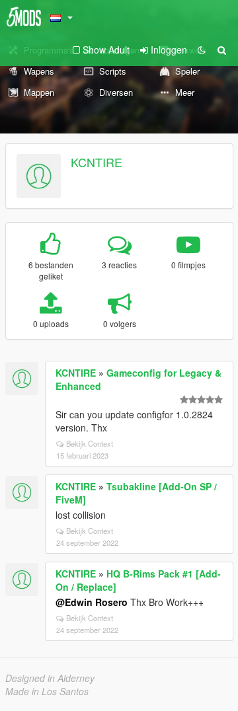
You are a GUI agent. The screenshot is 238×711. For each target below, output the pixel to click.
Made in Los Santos (47, 691)
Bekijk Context (89, 443)
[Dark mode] (201, 49)
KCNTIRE (96, 161)
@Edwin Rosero (92, 602)
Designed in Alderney (50, 678)
